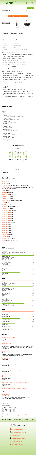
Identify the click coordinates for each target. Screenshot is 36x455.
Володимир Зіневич (6, 326)
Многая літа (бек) (6, 262)
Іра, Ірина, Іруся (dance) (8, 283)
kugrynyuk (5, 172)
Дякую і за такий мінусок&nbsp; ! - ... (12, 75)
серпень (18, 148)
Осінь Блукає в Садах (8, 257)
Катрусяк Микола (6, 329)
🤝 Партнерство (14, 435)
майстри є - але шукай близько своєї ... (13, 77)
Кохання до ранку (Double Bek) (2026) (13, 116)
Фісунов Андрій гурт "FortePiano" (9, 318)
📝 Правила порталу (15, 441)
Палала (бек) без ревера (8, 298)
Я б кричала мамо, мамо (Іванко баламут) (13, 252)
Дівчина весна (6, 293)
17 (10, 157)
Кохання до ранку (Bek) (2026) (11, 119)
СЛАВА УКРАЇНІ (5, 267)
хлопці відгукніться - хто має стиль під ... (13, 86)
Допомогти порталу (18, 16)
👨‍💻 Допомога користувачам (18, 432)
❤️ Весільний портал (16, 444)
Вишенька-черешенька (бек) (10, 288)
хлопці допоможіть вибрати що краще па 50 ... (14, 93)
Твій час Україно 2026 (9, 125)
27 (10, 153)
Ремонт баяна (27, 77)
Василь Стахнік (5, 324)
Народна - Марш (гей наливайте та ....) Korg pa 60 (15, 64)
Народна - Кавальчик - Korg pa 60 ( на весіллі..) (15, 62)
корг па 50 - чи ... (27, 91)
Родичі (5, 114)
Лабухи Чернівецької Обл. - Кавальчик (12, 58)
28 (12, 153)
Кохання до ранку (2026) (9, 122)
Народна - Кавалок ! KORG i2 (10, 66)
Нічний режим (21, 425)
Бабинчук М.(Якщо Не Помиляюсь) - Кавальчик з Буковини (17, 54)
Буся (3, 269)
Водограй (4, 285)
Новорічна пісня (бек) (8, 303)
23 (26, 157)
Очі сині (4, 290)
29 (15, 153)
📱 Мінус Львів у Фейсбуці (17, 438)
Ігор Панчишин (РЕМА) (7, 321)
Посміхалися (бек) (7, 259)
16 (26, 156)
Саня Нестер (5, 328)
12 (15, 156)
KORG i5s (30, 96)
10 (10, 156)
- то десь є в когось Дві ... (9, 73)
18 (12, 157)
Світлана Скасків (6, 319)
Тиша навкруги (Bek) (8, 137)
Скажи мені (5, 264)
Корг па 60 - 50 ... (24, 89)
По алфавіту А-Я (6, 10)
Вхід (31, 3)
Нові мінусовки (6, 419)
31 (21, 153)
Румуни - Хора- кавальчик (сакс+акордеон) (13, 56)
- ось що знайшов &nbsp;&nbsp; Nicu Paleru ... (14, 82)
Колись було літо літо (8, 300)
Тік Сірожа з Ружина (28, 75)
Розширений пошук (30, 10)
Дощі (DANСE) (5, 295)
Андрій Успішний (6, 316)
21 (21, 157)
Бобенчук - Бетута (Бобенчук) (10, 60)
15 (23, 156)
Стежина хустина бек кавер (11, 130)
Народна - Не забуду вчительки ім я (12, 68)
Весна (3, 274)
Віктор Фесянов (5, 323)
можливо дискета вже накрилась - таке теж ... (14, 96)
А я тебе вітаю (6, 272)
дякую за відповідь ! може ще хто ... (12, 91)
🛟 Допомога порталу (16, 429)
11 (12, 156)
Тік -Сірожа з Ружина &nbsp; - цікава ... (12, 79)
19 (15, 157)
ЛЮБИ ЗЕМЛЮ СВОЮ (8, 127)
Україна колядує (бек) (8, 305)
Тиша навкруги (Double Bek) (11, 134)
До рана (4, 255)
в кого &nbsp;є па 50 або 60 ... (10, 89)
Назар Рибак (5, 314)
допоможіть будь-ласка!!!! (24, 73)
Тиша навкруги (7, 140)
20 (18, 157)
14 (21, 156)
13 (18, 156)
